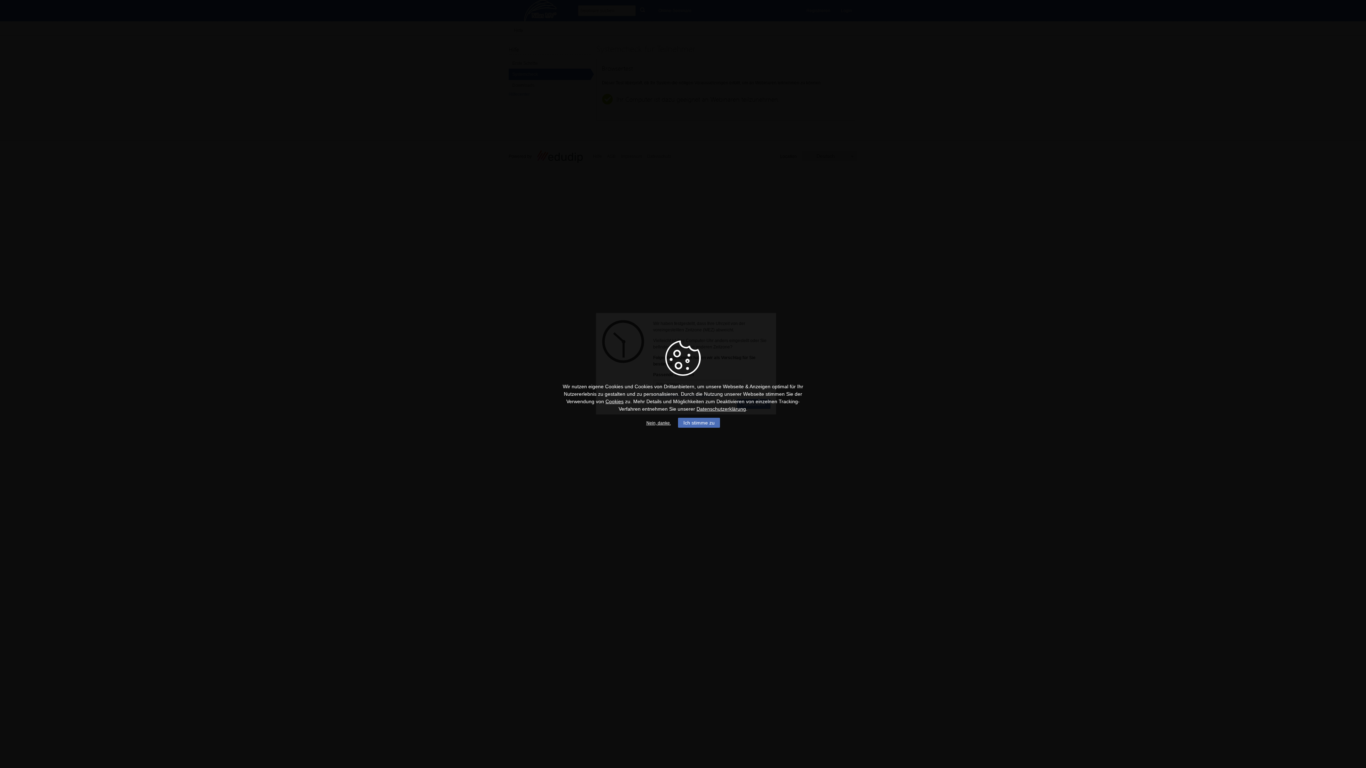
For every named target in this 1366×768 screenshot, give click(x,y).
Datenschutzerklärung (721, 409)
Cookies (614, 401)
